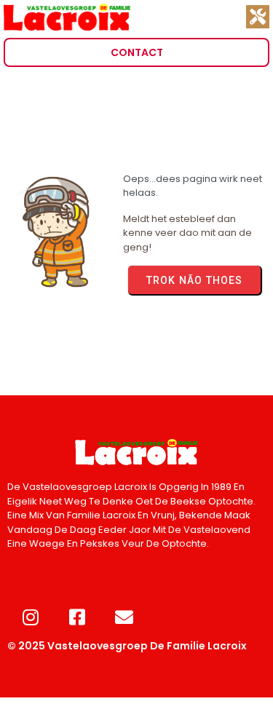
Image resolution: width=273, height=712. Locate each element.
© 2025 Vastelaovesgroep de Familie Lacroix (127, 645)
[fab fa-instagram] (30, 617)
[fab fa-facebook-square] (77, 617)
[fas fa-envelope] (124, 617)
